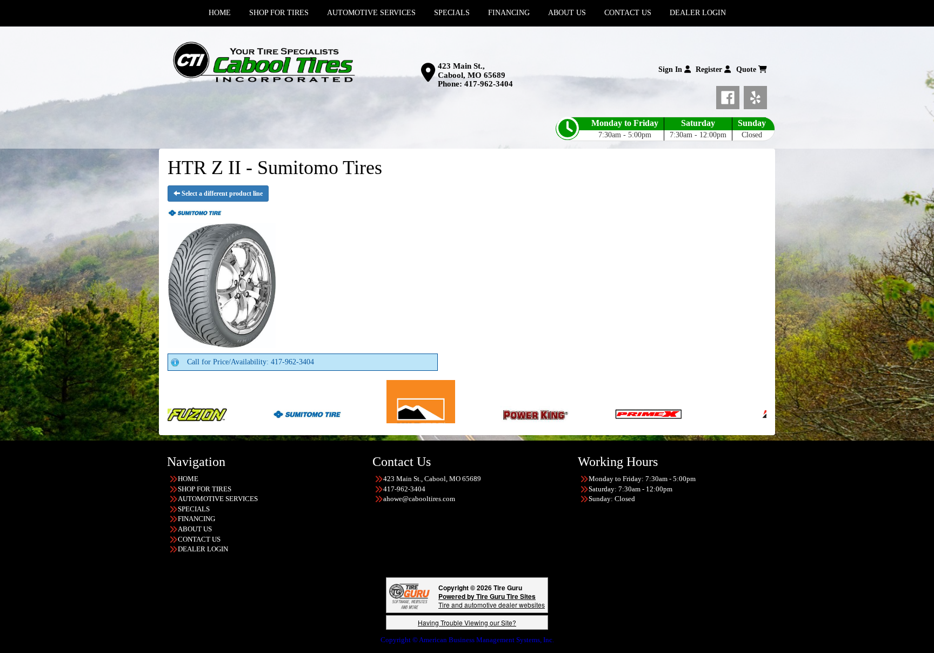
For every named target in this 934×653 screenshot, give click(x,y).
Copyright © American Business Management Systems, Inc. (467, 640)
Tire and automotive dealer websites (491, 600)
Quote (747, 69)
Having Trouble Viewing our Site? (467, 622)
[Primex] (589, 413)
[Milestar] (361, 413)
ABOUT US (195, 529)
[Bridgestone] (736, 413)
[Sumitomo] (247, 413)
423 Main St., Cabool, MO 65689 (471, 70)
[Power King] (475, 413)
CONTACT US (199, 539)
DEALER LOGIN (203, 549)
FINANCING (196, 519)
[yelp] (755, 95)
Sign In (671, 69)
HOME (188, 479)
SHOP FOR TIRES (204, 489)
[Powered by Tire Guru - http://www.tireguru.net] (409, 595)
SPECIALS (194, 509)
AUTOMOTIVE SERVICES (218, 499)
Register (710, 69)
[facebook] (730, 95)
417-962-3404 (488, 83)
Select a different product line (221, 193)
